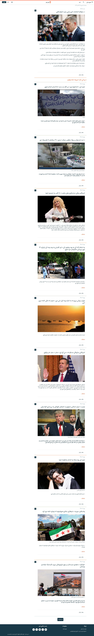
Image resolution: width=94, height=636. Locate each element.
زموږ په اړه (65, 629)
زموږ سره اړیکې (83, 629)
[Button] (81, 75)
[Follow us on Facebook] (46, 629)
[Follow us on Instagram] (36, 629)
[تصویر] (12, 2)
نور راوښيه (60, 619)
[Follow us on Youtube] (39, 629)
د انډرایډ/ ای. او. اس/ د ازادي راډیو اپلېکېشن (78, 631)
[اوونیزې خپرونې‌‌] (8, 2)
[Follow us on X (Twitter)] (43, 629)
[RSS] (33, 629)
